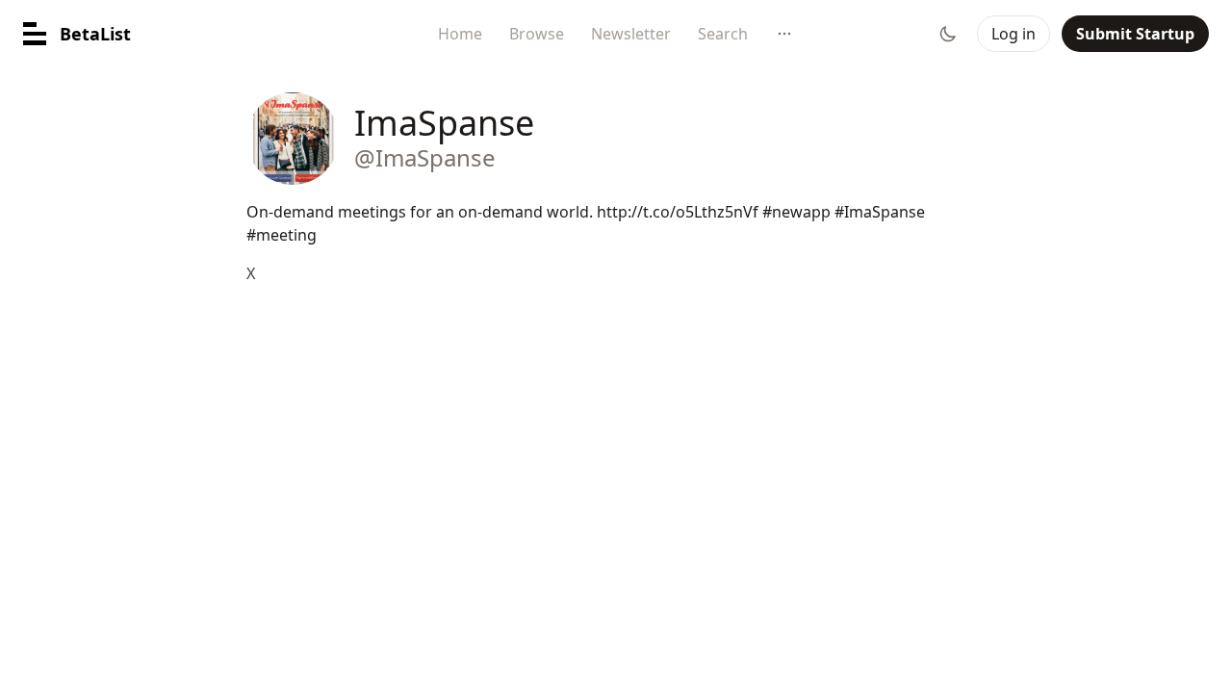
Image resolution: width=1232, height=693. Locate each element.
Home (460, 33)
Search (723, 33)
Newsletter (631, 33)
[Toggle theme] (948, 33)
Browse (536, 33)
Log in (1013, 33)
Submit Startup (1135, 33)
